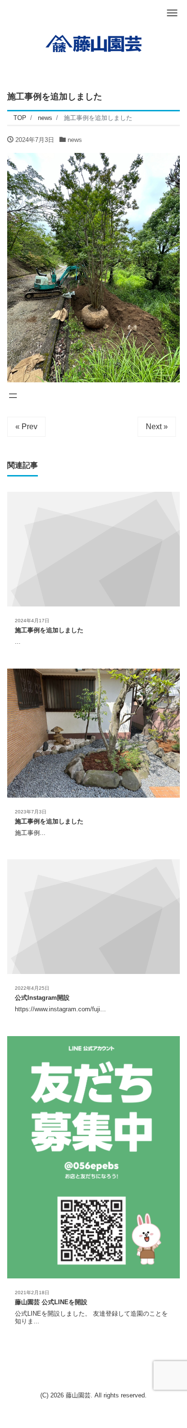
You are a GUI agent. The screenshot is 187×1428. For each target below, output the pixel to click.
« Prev (26, 426)
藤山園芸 (78, 1395)
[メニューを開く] (13, 395)
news (75, 139)
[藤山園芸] (93, 42)
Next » (157, 426)
